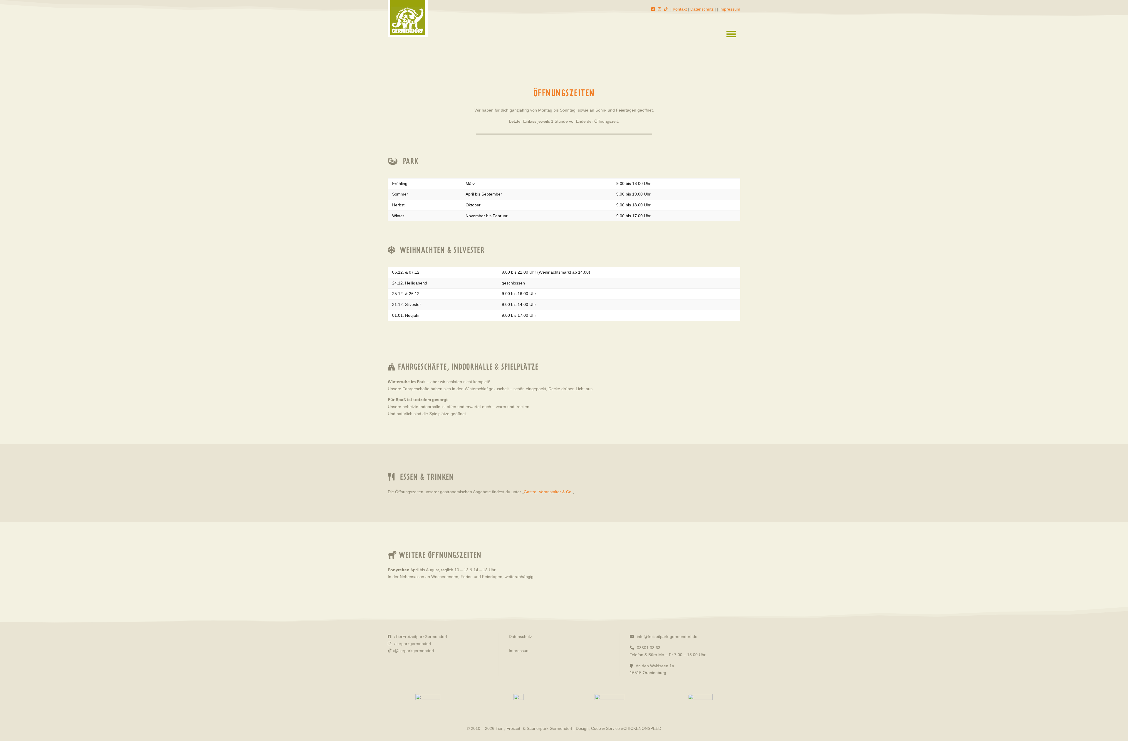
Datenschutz (702, 9)
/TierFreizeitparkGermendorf (420, 636)
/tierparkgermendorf (412, 643)
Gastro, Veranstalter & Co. (548, 491)
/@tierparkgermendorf (413, 650)
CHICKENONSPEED (642, 728)
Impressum (729, 9)
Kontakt (680, 9)
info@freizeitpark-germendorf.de (666, 636)
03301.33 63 (648, 647)
